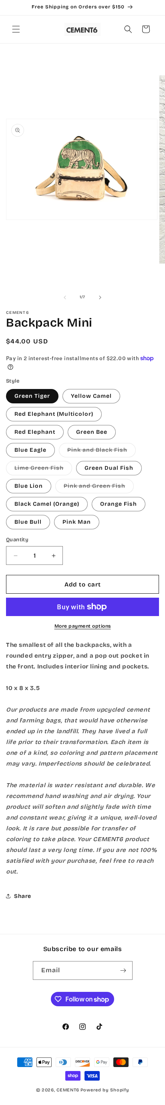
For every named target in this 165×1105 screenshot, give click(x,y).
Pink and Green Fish (99, 487)
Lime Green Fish (43, 469)
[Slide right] (100, 297)
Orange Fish (118, 504)
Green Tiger (32, 396)
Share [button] (22, 896)
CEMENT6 (67, 1090)
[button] (16, 29)
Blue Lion (28, 486)
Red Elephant (34, 432)
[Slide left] (65, 297)
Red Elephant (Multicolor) (53, 414)
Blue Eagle (30, 450)
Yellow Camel (91, 396)
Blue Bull (28, 522)
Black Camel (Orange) (46, 504)
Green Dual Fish (109, 468)
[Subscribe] (123, 970)
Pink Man (76, 522)
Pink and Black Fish (101, 451)
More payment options (82, 626)
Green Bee (91, 432)
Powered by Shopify (104, 1090)
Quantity (17, 540)
